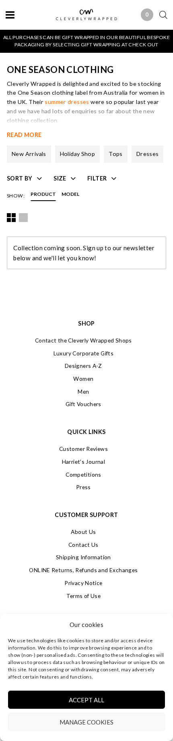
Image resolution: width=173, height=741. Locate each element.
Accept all (86, 700)
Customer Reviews (83, 448)
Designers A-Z (83, 365)
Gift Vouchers (83, 404)
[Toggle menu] (10, 14)
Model (70, 194)
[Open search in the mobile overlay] (160, 15)
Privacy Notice (83, 582)
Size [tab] (60, 178)
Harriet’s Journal (83, 461)
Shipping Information (83, 557)
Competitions (83, 474)
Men (83, 391)
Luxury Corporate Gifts (83, 353)
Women (83, 378)
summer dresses (67, 101)
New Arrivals (29, 153)
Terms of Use (83, 595)
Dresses (147, 153)
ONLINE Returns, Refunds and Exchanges (83, 570)
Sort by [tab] (20, 178)
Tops (116, 153)
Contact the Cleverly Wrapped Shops (83, 340)
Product (43, 194)
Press (83, 487)
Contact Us (83, 544)
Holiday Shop (77, 153)
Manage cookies (86, 722)
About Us (83, 531)
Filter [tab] (97, 178)
